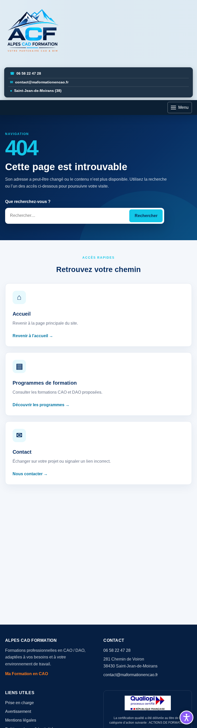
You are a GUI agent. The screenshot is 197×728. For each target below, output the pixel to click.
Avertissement (18, 711)
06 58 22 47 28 (25, 73)
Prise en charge (19, 703)
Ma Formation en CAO (26, 674)
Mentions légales (20, 720)
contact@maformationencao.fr (39, 82)
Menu (183, 107)
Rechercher (146, 215)
